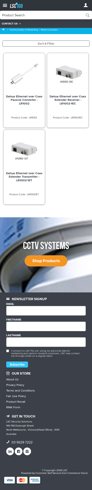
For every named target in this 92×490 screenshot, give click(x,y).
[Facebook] (18, 451)
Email (10, 303)
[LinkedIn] (10, 451)
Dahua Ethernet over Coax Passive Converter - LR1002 (24, 100)
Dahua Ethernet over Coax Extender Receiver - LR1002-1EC (68, 100)
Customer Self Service (48, 473)
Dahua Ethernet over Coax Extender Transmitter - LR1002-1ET (24, 176)
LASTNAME (13, 335)
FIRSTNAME (13, 319)
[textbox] (41, 15)
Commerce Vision (77, 473)
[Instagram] (27, 451)
